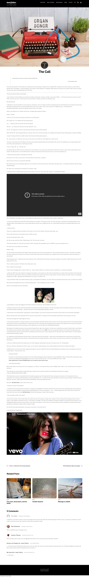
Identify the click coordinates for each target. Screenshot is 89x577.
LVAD (46, 330)
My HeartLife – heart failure (15, 552)
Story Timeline (50, 2)
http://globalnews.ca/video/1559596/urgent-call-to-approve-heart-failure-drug (28, 360)
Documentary (59, 2)
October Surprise (37, 501)
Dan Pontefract (15, 526)
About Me (42, 2)
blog (8, 499)
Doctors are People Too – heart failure (18, 543)
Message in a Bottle (64, 501)
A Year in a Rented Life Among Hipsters (19, 466)
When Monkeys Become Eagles (71, 466)
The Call (44, 72)
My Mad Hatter (15, 382)
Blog (66, 2)
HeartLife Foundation (44, 570)
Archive (70, 2)
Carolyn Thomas (16, 535)
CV (75, 2)
